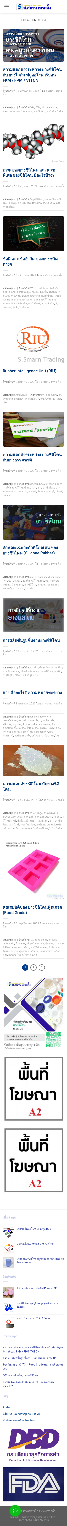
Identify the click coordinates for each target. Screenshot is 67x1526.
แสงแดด (7, 307)
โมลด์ (20, 955)
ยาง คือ (16, 732)
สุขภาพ (23, 951)
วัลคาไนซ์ (14, 824)
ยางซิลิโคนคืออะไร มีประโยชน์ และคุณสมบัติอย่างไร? (28, 1384)
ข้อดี (5, 292)
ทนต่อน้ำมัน (47, 296)
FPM (38, 107)
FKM (31, 107)
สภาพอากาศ (20, 491)
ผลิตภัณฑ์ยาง (28, 671)
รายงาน (51, 398)
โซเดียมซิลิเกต (40, 828)
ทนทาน (6, 584)
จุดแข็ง (43, 292)
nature (30, 720)
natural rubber (36, 484)
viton (5, 111)
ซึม (4, 296)
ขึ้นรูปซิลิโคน (36, 199)
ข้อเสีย (12, 292)
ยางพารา (18, 398)
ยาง (14, 107)
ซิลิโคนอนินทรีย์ (25, 820)
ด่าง (42, 580)
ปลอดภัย (39, 943)
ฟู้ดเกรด (49, 943)
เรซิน (59, 824)
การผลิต (33, 667)
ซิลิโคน (13, 203)
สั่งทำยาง (19, 735)
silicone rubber (50, 107)
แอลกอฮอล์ (26, 828)
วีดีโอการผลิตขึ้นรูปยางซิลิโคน (20, 1375)
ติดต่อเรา (8, 1407)
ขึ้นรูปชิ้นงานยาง (48, 667)
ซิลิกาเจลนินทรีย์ (43, 817)
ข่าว (42, 395)
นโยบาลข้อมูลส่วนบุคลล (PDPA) (21, 1413)
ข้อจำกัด (53, 288)
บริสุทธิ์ (30, 943)
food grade (41, 939)
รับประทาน (54, 947)
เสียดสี (59, 491)
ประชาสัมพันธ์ (19, 395)
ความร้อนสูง (35, 813)
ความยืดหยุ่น (23, 292)
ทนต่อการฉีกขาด (31, 296)
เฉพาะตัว (19, 588)
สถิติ (59, 398)
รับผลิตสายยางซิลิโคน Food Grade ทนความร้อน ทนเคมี (33, 1366)
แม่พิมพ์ (12, 955)
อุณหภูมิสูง (8, 588)
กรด (5, 580)
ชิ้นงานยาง (13, 671)
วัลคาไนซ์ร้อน (27, 824)
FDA (31, 939)
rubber (32, 577)
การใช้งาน (42, 288)
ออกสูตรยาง (31, 675)
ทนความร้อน (14, 296)
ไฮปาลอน (25, 307)
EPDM (32, 288)
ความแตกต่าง (51, 813)
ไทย (57, 735)
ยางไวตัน (51, 111)
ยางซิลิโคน (39, 111)
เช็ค (5, 402)
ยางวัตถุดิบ (8, 675)
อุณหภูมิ (50, 491)
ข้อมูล (49, 395)
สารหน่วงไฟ (48, 303)
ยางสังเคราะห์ (32, 398)
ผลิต (34, 487)
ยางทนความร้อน (20, 947)
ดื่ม (12, 943)
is (50, 716)
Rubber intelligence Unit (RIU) (29, 371)
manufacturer (10, 720)
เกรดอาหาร (46, 951)
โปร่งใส (29, 588)
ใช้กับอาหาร (30, 955)
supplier (16, 724)
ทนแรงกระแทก (25, 299)
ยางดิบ (57, 671)
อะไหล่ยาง (37, 735)
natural (22, 720)
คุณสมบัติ (8, 728)
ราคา (43, 398)
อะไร (27, 735)
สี (56, 303)
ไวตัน (60, 111)
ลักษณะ (41, 584)
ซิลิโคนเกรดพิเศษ (27, 203)
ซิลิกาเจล (29, 817)
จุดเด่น (35, 292)
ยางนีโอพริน (20, 303)
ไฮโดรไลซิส (56, 828)
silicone (42, 577)
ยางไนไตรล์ (34, 303)
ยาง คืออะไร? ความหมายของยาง (32, 692)
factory (44, 716)
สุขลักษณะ (33, 951)
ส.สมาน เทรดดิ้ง (54, 186)
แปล (52, 735)
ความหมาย (44, 724)
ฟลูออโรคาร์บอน (18, 111)
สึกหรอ (41, 491)
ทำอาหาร (20, 943)
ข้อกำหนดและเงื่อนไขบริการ (19, 1420)
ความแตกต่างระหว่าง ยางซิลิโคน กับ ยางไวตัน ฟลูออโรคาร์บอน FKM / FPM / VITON (32, 74)
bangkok (34, 716)
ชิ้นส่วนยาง (32, 728)
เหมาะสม (7, 495)
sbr (53, 720)
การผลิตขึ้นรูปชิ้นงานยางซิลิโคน (31, 640)
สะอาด (14, 951)
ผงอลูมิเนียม (42, 820)
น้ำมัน (27, 487)
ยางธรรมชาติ (41, 732)
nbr (37, 720)
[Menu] (6, 6)
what (35, 724)
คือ (53, 724)
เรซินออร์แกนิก (11, 828)
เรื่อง (46, 735)
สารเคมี (32, 491)
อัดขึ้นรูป (40, 824)
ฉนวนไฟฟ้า (54, 292)
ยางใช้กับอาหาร (39, 947)
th (24, 724)
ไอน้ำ (15, 307)
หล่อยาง (19, 675)
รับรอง (6, 951)
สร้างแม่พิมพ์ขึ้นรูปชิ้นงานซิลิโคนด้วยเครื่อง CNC (30, 1358)
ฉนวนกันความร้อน (13, 817)
